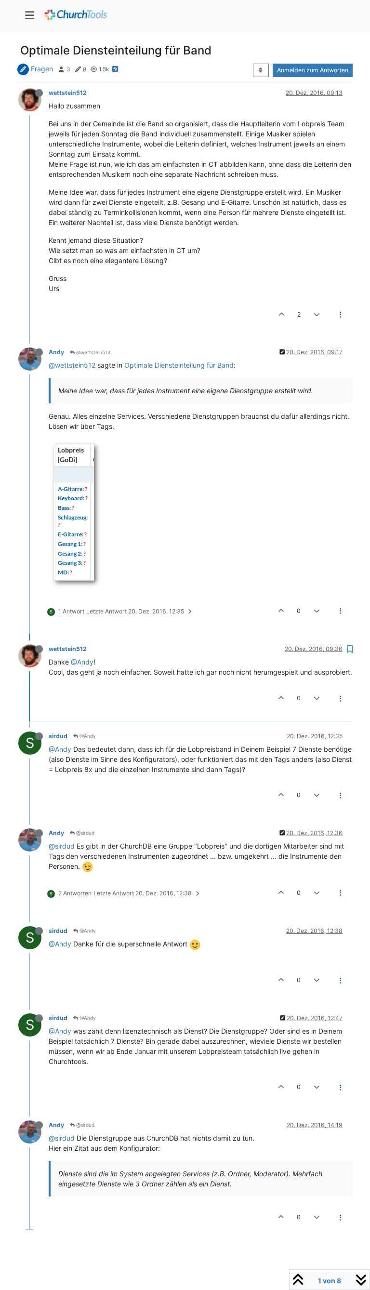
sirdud (58, 736)
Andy (56, 352)
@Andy (82, 662)
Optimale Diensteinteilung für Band (179, 365)
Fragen (42, 69)
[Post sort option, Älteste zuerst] (261, 70)
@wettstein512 (92, 352)
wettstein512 (68, 92)
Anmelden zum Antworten (312, 70)
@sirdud (84, 833)
